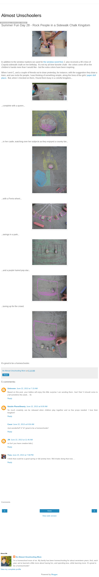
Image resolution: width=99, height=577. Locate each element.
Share (6, 375)
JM (8, 440)
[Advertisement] (49, 7)
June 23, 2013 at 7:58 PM (23, 455)
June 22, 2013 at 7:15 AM (27, 388)
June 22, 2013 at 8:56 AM (23, 424)
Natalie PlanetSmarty (16, 406)
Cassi (9, 424)
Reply (9, 398)
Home (49, 511)
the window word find (53, 62)
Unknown (11, 388)
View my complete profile (11, 569)
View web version (49, 516)
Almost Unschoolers (21, 15)
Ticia (9, 455)
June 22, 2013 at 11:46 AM (22, 440)
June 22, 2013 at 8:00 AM (36, 406)
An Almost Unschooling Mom (28, 557)
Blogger (54, 574)
